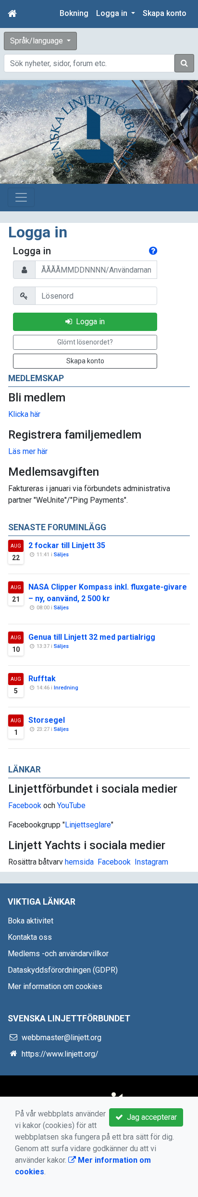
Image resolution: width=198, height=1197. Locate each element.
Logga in (88, 321)
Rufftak (42, 678)
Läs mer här (28, 451)
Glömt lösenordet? (85, 342)
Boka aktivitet (30, 920)
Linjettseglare (88, 824)
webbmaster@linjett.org (61, 1037)
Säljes (61, 554)
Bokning (74, 13)
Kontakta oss (30, 937)
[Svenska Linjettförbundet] (93, 133)
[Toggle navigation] (21, 197)
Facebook (24, 805)
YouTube (71, 805)
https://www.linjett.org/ (60, 1054)
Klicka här (24, 414)
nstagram (152, 862)
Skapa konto (164, 13)
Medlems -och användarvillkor (58, 953)
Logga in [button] (112, 13)
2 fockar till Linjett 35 (66, 545)
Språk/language (37, 40)
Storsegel (46, 720)
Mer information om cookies (55, 986)
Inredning (66, 688)
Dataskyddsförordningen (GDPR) (63, 970)
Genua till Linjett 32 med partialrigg (91, 637)
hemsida (79, 862)
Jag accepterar (150, 1117)
